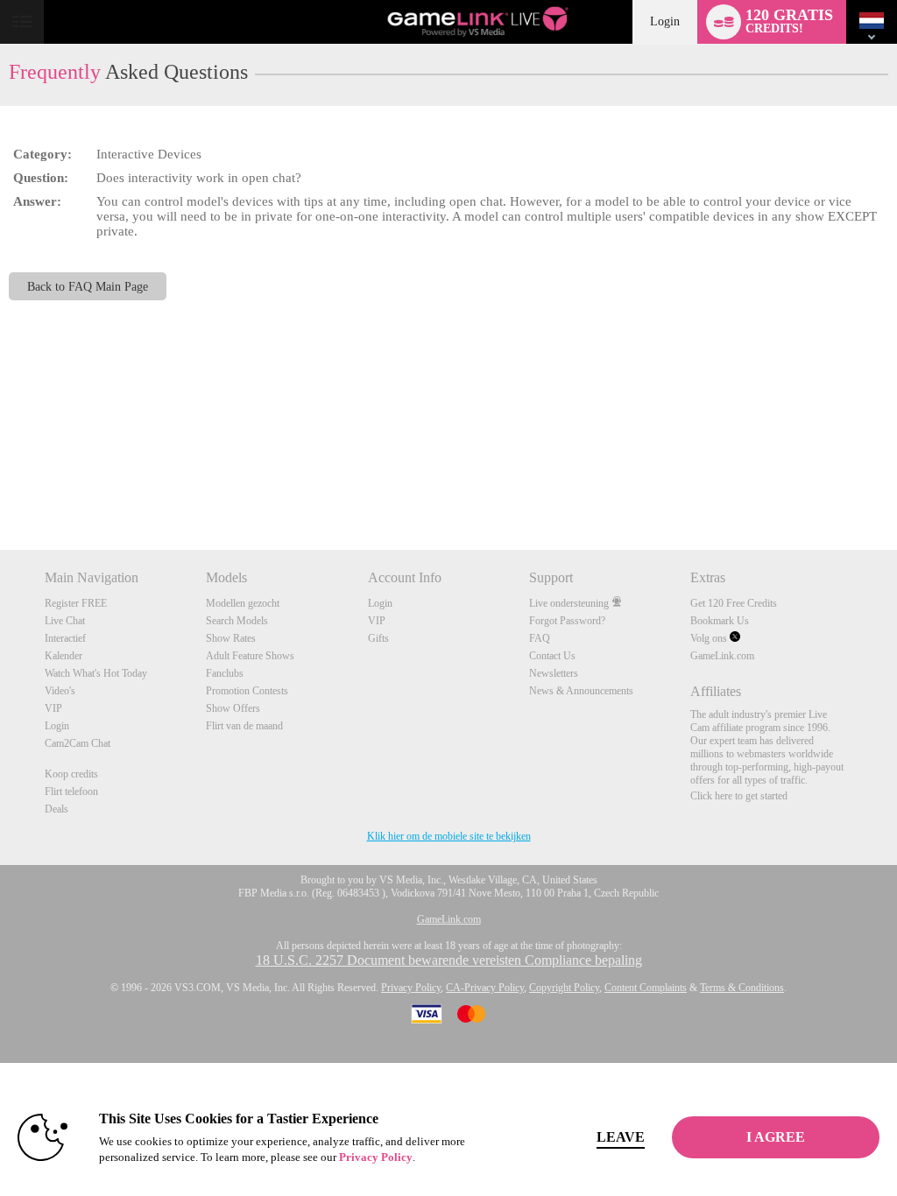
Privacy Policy (411, 987)
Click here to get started (739, 796)
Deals (56, 809)
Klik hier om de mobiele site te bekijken (449, 836)
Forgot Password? (567, 621)
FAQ (539, 638)
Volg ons (710, 638)
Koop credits (71, 774)
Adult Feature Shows (250, 656)
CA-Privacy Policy (485, 987)
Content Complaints (645, 987)
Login (665, 21)
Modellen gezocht (242, 603)
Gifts (378, 638)
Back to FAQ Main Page (87, 286)
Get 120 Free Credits (733, 603)
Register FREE (76, 603)
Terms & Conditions (742, 987)
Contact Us (552, 656)
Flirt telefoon (71, 791)
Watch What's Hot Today (96, 673)
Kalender (63, 656)
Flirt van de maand (244, 726)
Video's (60, 691)
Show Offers (233, 708)
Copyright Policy (564, 987)
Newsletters (553, 673)
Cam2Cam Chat (77, 743)
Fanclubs (225, 673)
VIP (53, 708)
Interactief (65, 638)
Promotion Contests (247, 691)
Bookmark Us (719, 621)
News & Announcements (581, 691)
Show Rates (231, 638)
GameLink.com (722, 656)
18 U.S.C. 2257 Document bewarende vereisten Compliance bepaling (449, 960)
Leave (621, 1136)
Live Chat (65, 621)
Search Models (237, 621)
